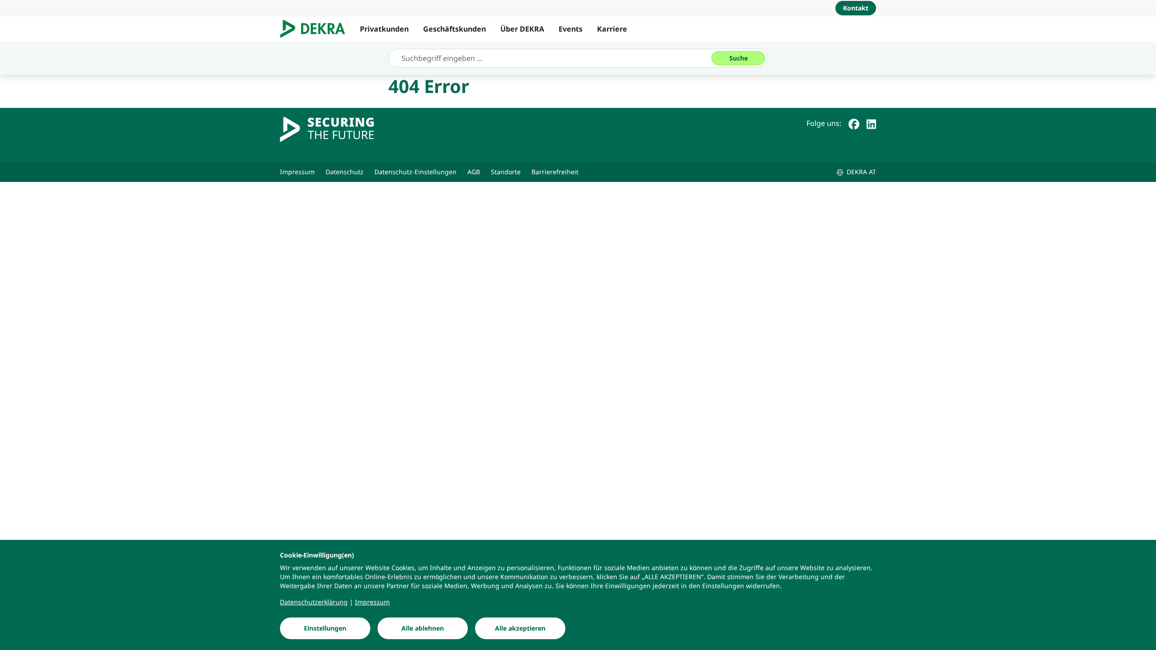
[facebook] (853, 123)
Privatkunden (384, 29)
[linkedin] (871, 123)
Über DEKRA (522, 29)
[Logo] (316, 29)
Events (571, 29)
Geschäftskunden (454, 29)
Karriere (612, 29)
